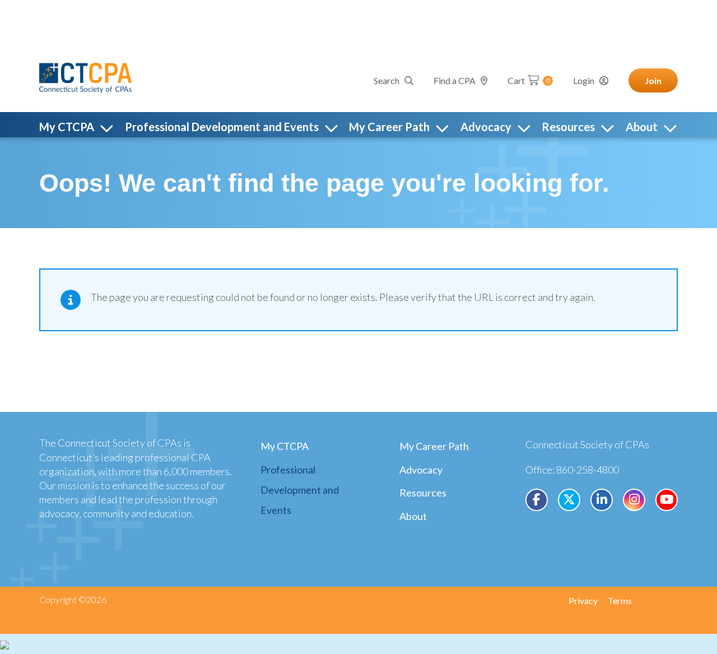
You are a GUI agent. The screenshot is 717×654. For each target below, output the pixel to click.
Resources (422, 492)
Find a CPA (455, 80)
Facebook (536, 500)
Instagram (634, 500)
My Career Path (434, 446)
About (413, 516)
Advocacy (421, 469)
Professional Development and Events (299, 489)
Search (386, 80)
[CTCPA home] (85, 76)
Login (583, 80)
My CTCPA (284, 446)
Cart (529, 80)
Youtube (666, 500)
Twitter (569, 500)
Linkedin (601, 500)
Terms (620, 600)
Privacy (583, 600)
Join (653, 80)
